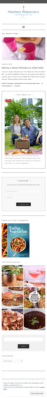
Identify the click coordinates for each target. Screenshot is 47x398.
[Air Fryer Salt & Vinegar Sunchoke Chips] (12, 319)
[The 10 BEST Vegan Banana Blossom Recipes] (34, 297)
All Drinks (4, 83)
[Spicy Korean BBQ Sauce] (34, 319)
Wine (38, 83)
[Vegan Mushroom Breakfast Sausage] (12, 297)
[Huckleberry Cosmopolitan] (34, 276)
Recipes (34, 83)
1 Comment (17, 86)
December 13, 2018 (7, 64)
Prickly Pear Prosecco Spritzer (22, 68)
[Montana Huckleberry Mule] (12, 276)
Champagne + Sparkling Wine (15, 83)
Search (23, 346)
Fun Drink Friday (27, 83)
